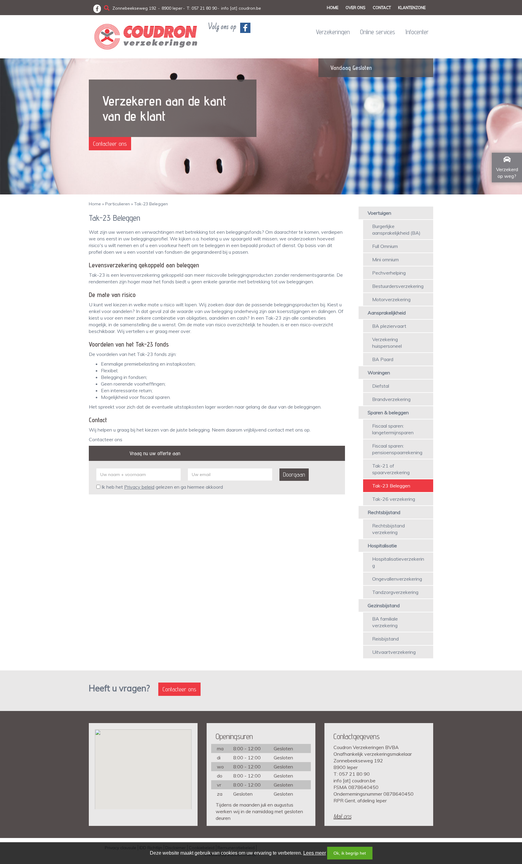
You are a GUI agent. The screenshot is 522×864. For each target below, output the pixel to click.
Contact (382, 7)
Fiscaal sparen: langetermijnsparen (393, 429)
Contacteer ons (110, 143)
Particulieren (117, 204)
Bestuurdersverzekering (398, 286)
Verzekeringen (333, 32)
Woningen (379, 373)
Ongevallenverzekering (397, 579)
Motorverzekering (391, 299)
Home (332, 7)
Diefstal (380, 386)
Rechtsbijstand (384, 512)
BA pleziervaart (389, 326)
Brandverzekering (391, 399)
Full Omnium (385, 246)
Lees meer (314, 853)
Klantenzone (412, 7)
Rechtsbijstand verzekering (388, 529)
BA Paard (382, 359)
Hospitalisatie (382, 546)
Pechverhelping (389, 273)
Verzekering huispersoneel (387, 342)
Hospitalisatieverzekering (398, 562)
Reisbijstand (385, 639)
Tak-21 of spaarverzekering (391, 469)
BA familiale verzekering (385, 622)
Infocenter (417, 32)
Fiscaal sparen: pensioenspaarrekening (397, 449)
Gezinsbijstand (384, 605)
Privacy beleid (139, 487)
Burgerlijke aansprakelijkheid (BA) (396, 229)
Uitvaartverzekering (394, 652)
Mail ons (342, 816)
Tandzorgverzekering (395, 592)
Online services (377, 32)
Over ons (356, 7)
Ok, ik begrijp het (350, 853)
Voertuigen (379, 213)
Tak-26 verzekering (393, 499)
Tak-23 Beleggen (391, 486)
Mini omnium (385, 259)
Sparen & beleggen (388, 412)
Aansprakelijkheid (387, 313)
